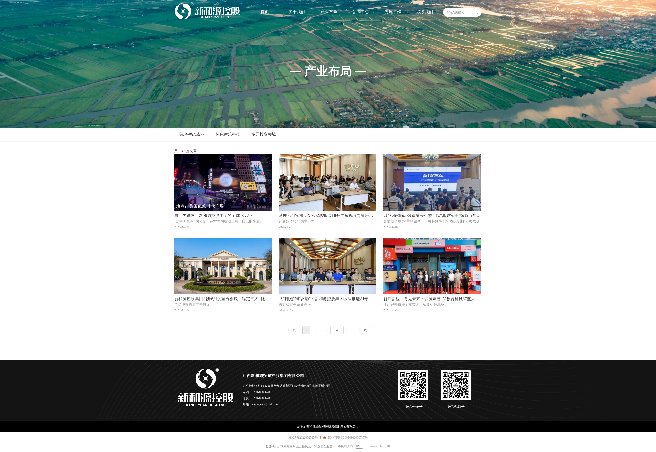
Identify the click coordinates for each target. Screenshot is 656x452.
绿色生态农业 (192, 134)
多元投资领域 (263, 134)
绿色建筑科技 (228, 134)
